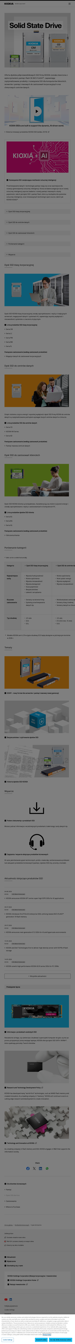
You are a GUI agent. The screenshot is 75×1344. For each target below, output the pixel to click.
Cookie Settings (7, 1340)
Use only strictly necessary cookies (60, 1340)
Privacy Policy (47, 1334)
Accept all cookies (41, 1340)
